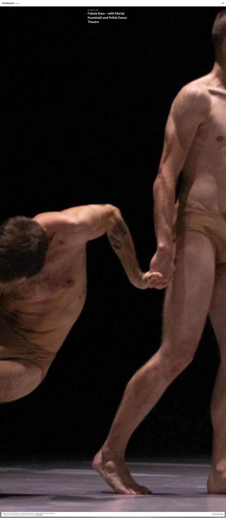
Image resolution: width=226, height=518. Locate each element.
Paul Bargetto (8, 3)
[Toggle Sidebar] (223, 3)
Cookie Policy (39, 515)
